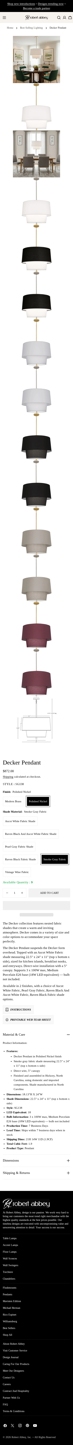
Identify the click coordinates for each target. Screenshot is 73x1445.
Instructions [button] (20, 1009)
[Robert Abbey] (36, 17)
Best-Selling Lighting (31, 27)
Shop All (7, 1334)
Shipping (8, 776)
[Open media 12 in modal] (52, 609)
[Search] (59, 17)
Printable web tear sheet (30, 1019)
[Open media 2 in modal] (52, 137)
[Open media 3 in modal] (52, 185)
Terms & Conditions (13, 1411)
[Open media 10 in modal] (52, 515)
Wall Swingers (10, 1265)
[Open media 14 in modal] (52, 703)
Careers (7, 1384)
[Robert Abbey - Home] (26, 1204)
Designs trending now (51, 3)
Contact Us (8, 1377)
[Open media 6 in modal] (52, 326)
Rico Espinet (9, 1314)
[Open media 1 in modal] (52, 90)
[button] (36, 905)
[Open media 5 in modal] (52, 279)
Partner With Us (11, 1397)
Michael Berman (11, 1308)
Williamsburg (10, 1321)
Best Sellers (9, 1328)
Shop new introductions (21, 3)
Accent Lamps (10, 1245)
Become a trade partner (36, 8)
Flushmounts (9, 1287)
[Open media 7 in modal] (52, 373)
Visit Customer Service (15, 1350)
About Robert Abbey (14, 1343)
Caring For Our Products (16, 1364)
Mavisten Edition (12, 1301)
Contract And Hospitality (16, 1391)
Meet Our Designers (13, 1370)
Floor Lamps (9, 1251)
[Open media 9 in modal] (52, 468)
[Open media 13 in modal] (52, 656)
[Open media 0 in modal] (52, 43)
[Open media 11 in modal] (52, 562)
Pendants (7, 1294)
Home (10, 27)
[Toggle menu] (4, 17)
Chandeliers (9, 1278)
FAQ (5, 1404)
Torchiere (8, 1272)
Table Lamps (9, 1238)
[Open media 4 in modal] (52, 232)
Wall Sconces (10, 1258)
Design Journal (11, 1357)
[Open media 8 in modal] (52, 420)
